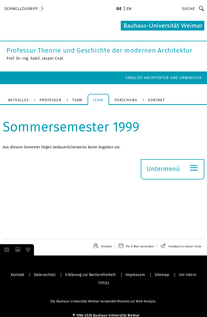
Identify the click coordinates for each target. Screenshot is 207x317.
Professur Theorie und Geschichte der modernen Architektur (99, 50)
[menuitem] (119, 9)
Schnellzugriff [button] (21, 8)
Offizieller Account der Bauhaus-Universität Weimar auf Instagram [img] (5, 249)
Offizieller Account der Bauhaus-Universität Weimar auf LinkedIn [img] (17, 249)
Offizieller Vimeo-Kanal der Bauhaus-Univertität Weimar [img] (28, 249)
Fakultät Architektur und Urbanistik (164, 78)
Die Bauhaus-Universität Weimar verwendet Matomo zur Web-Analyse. (103, 301)
